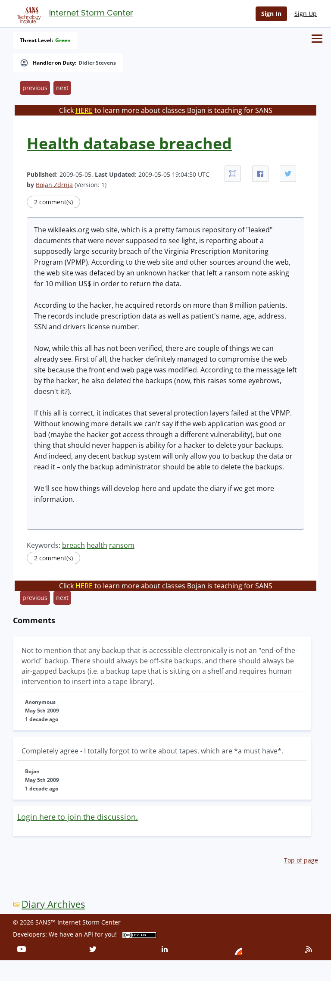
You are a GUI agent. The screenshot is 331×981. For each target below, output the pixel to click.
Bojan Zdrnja (54, 185)
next (62, 88)
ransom (121, 545)
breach (73, 545)
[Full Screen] (233, 174)
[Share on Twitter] (288, 174)
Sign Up (305, 13)
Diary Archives (53, 904)
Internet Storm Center (91, 12)
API (88, 934)
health (97, 545)
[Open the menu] (317, 38)
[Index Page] (27, 13)
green (63, 40)
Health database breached (129, 143)
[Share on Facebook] (260, 174)
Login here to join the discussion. (77, 817)
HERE (84, 110)
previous (34, 88)
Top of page (301, 860)
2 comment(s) (53, 202)
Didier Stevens (97, 62)
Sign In (271, 13)
